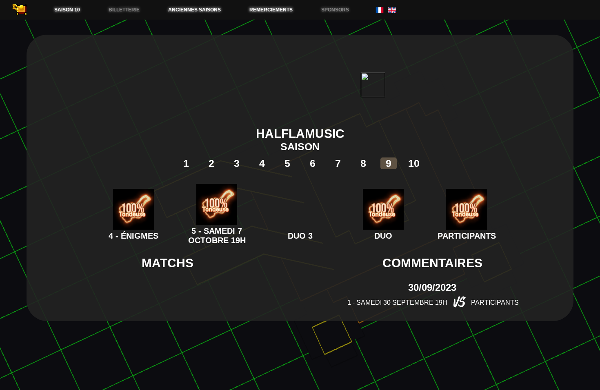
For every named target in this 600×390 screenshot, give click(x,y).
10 (414, 163)
